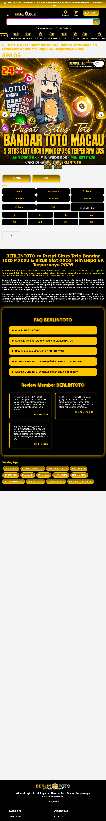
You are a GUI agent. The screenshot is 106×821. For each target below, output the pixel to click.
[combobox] (50, 22)
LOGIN (46, 178)
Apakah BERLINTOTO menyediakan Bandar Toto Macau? (48, 361)
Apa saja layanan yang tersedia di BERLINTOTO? (44, 340)
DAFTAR (17, 178)
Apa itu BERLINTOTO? (28, 330)
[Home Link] (25, 13)
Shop (9, 15)
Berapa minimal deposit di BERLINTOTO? (39, 351)
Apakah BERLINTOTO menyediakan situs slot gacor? (46, 371)
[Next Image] (101, 115)
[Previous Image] (5, 115)
